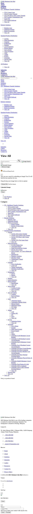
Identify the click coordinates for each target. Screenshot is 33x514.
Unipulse (6, 42)
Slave (12, 316)
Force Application (16, 264)
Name (2, 507)
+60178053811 (8, 441)
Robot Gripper (15, 224)
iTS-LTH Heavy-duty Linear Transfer (14, 15)
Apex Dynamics (8, 51)
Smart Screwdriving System (19, 248)
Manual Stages (15, 304)
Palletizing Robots (9, 29)
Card (12, 312)
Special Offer (8, 59)
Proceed (8, 512)
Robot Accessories (9, 31)
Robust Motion (8, 48)
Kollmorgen (7, 43)
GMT (5, 53)
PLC (12, 332)
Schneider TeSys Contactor (18, 366)
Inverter (13, 327)
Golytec (6, 38)
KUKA (6, 56)
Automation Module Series (18, 302)
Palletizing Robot (16, 321)
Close (2, 192)
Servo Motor (14, 326)
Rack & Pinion (15, 296)
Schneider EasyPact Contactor (19, 350)
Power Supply (15, 331)
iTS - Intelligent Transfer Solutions (10, 9)
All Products (4, 64)
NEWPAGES (9, 481)
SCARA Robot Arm (17, 245)
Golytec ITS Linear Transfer (19, 234)
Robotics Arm (8, 28)
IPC (12, 315)
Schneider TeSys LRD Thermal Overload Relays (20, 368)
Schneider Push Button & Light (20, 364)
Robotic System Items (17, 226)
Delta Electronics (9, 40)
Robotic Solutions (6, 25)
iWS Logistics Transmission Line (13, 17)
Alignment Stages (16, 300)
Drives (13, 273)
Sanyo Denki (8, 50)
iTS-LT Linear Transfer (10, 14)
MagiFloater (14, 283)
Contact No (4, 509)
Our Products (8, 196)
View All (6, 22)
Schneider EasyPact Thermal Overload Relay (19, 355)
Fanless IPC (14, 313)
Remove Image (5, 167)
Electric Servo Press (16, 250)
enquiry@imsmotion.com (11, 444)
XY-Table (14, 307)
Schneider (7, 58)
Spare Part (7, 19)
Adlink (6, 54)
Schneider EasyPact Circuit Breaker (21, 348)
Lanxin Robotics (8, 46)
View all (6, 198)
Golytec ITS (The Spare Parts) (19, 240)
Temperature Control (17, 259)
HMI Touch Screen (16, 329)
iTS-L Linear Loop (9, 12)
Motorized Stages (16, 305)
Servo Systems (15, 289)
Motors (13, 275)
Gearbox (13, 294)
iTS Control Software (10, 20)
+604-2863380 (8, 435)
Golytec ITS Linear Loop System (20, 235)
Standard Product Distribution (9, 35)
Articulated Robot (16, 246)
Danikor (6, 45)
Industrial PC (15, 254)
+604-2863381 (8, 438)
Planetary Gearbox (16, 256)
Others (13, 334)
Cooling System (15, 288)
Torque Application (16, 267)
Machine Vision (15, 257)
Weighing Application (17, 269)
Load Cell (14, 265)
